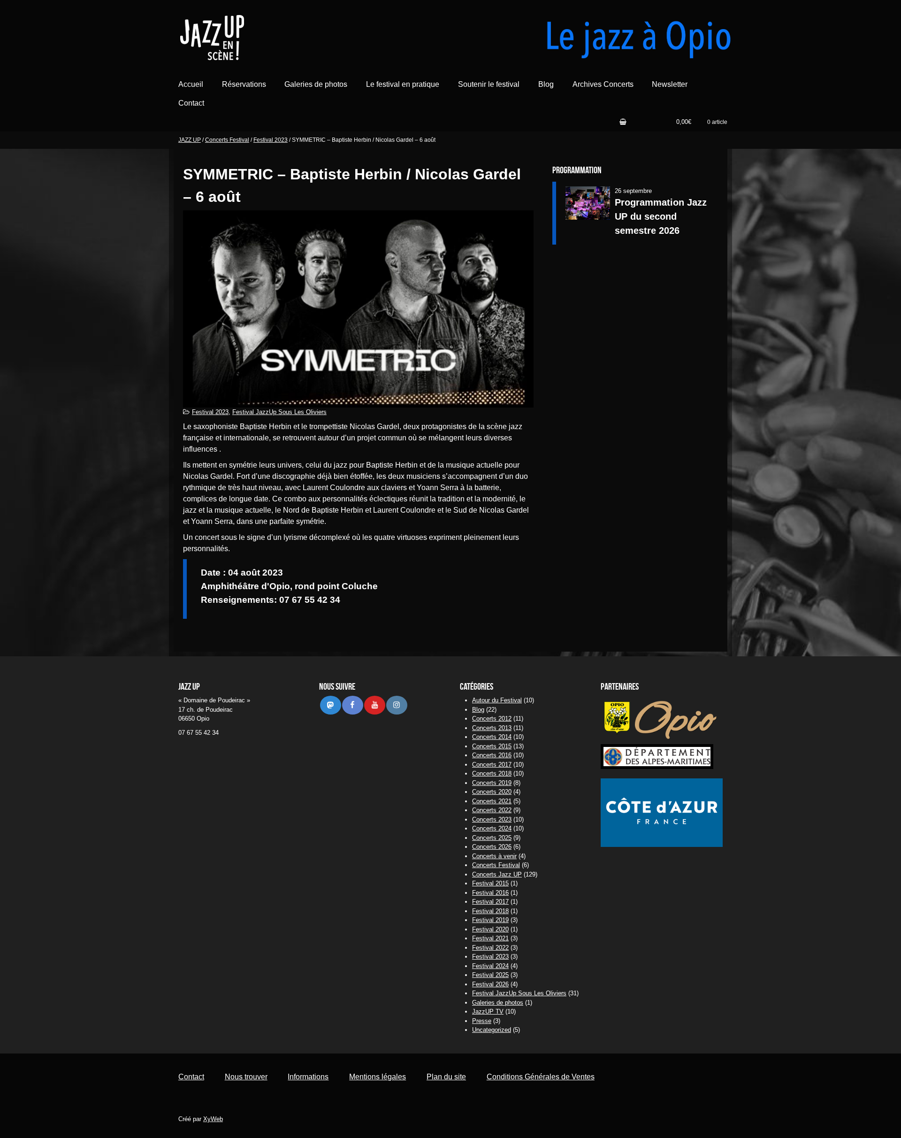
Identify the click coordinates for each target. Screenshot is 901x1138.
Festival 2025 (490, 974)
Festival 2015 (490, 883)
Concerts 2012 (492, 718)
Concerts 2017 (492, 764)
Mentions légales (377, 1077)
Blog (546, 84)
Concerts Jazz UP (497, 874)
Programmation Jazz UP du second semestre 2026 (661, 216)
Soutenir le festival (488, 84)
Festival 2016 (490, 892)
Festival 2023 (270, 140)
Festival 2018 (490, 911)
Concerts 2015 (492, 746)
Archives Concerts (603, 84)
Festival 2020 (490, 929)
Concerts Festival (227, 140)
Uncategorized (491, 1029)
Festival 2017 (490, 901)
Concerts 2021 (492, 801)
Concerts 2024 (492, 828)
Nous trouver (246, 1077)
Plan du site (446, 1077)
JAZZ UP (189, 140)
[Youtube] (375, 705)
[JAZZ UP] (279, 36)
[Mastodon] (330, 705)
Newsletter (669, 84)
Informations (308, 1077)
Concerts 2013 (492, 727)
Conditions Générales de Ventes (541, 1077)
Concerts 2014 (492, 736)
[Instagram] (396, 705)
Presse (481, 1020)
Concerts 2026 (492, 846)
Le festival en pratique (402, 84)
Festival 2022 (490, 947)
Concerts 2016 (492, 755)
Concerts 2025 (492, 837)
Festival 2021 (490, 938)
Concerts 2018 (492, 773)
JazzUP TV (488, 1011)
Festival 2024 (490, 965)
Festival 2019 (490, 919)
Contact (191, 103)
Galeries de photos (315, 84)
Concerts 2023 (492, 819)
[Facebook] (352, 705)
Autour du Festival (497, 700)
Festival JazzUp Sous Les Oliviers (279, 411)
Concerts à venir (494, 856)
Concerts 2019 (492, 782)
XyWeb (213, 1119)
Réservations (244, 84)
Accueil (190, 84)
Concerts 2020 (492, 791)
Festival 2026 (490, 984)
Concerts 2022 (492, 810)
